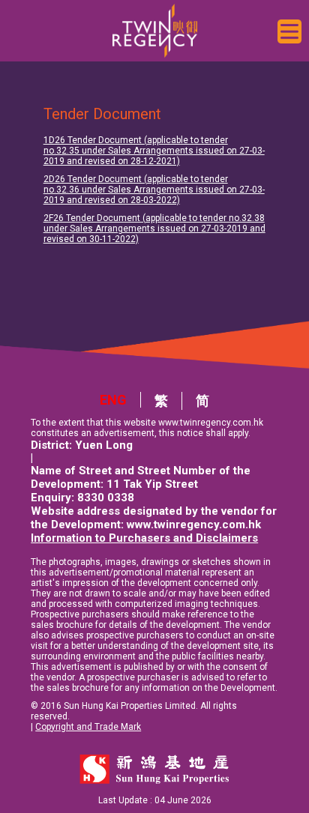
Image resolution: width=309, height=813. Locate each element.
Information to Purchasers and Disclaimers (144, 538)
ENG (113, 400)
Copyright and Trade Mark (88, 727)
